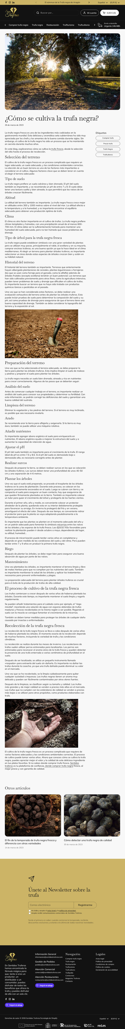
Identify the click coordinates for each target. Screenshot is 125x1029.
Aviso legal (100, 959)
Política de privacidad (104, 961)
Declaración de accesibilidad (107, 970)
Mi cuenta (91, 13)
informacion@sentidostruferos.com (48, 957)
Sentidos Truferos (33, 1018)
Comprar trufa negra (73, 959)
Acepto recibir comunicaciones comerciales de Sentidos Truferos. (56, 913)
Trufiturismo (70, 967)
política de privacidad (67, 911)
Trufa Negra (108, 149)
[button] (109, 13)
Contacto (69, 981)
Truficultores (108, 155)
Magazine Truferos (72, 978)
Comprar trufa (108, 138)
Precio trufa (108, 143)
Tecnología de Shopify (48, 1018)
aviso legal (51, 911)
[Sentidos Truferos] (12, 12)
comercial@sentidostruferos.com (48, 972)
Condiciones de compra (105, 964)
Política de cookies (103, 967)
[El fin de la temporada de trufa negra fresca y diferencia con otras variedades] (33, 815)
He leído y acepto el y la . (53, 911)
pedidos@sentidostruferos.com (47, 965)
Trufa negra (69, 961)
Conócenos (69, 975)
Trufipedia (69, 973)
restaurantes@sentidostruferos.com (49, 980)
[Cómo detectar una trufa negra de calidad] (92, 815)
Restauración (70, 964)
